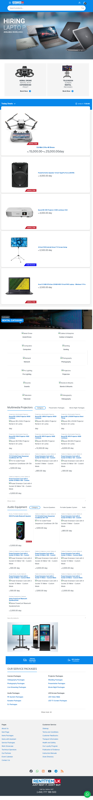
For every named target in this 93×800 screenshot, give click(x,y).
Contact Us (6, 760)
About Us (5, 728)
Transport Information (50, 739)
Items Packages (7, 735)
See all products (13, 618)
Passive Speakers (49, 507)
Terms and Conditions (50, 732)
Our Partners (6, 753)
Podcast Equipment (15, 596)
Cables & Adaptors (14, 454)
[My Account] (79, 2)
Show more (11, 501)
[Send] (37, 771)
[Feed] (62, 771)
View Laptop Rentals (16, 37)
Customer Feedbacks (50, 735)
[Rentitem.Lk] (31, 771)
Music (10, 514)
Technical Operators (9, 750)
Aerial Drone (12, 574)
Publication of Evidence (51, 750)
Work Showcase (7, 746)
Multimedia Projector (22, 414)
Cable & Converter (40, 574)
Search (82, 8)
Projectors (12, 414)
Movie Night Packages (76, 408)
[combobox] (43, 8)
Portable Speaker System (68, 507)
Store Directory (48, 757)
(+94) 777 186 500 (46, 792)
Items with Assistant (9, 739)
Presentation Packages (56, 408)
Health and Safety (49, 742)
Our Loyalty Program (50, 746)
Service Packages (8, 742)
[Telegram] (56, 771)
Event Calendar (7, 757)
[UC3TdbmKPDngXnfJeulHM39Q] (49, 771)
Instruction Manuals (50, 753)
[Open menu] (10, 2)
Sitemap (46, 728)
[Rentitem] (43, 771)
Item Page (5, 732)
